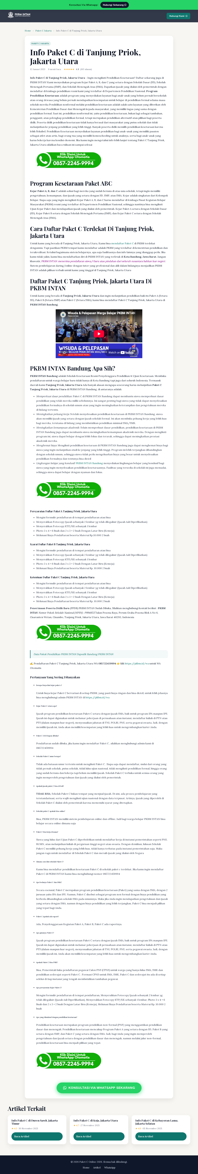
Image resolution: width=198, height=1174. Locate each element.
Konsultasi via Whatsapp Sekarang (101, 1088)
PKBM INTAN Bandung (89, 463)
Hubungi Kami (176, 16)
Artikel (97, 1167)
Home (28, 30)
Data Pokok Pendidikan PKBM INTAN (55, 654)
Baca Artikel (21, 1136)
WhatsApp (109, 1167)
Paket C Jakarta (43, 30)
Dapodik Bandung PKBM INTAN (95, 654)
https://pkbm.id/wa (137, 663)
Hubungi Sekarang (113, 5)
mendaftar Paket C (122, 243)
